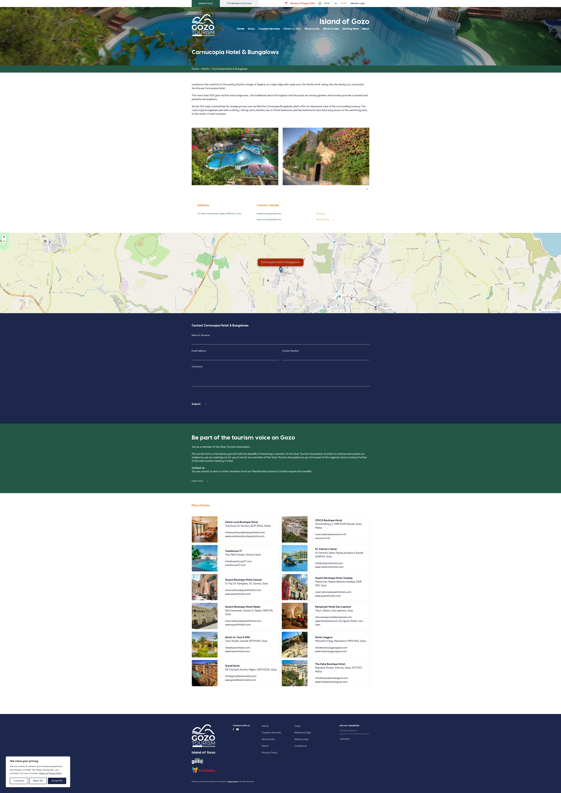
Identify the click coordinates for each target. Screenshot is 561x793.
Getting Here (350, 29)
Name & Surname (201, 335)
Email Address (199, 351)
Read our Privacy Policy (50, 773)
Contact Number (291, 351)
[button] (367, 190)
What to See (331, 29)
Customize (19, 781)
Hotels (205, 69)
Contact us (301, 746)
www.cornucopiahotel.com (269, 220)
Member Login (358, 3)
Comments (197, 367)
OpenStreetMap (554, 312)
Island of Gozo (206, 3)
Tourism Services (269, 29)
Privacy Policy (269, 752)
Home (240, 29)
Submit (196, 404)
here (215, 471)
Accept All (57, 781)
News (365, 29)
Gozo (251, 29)
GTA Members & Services (239, 3)
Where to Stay (292, 29)
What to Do (312, 29)
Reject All (38, 781)
